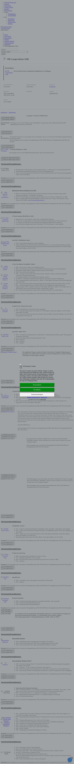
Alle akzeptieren (37, 385)
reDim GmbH (43, 399)
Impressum (44, 397)
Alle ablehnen (37, 389)
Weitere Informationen (33, 397)
